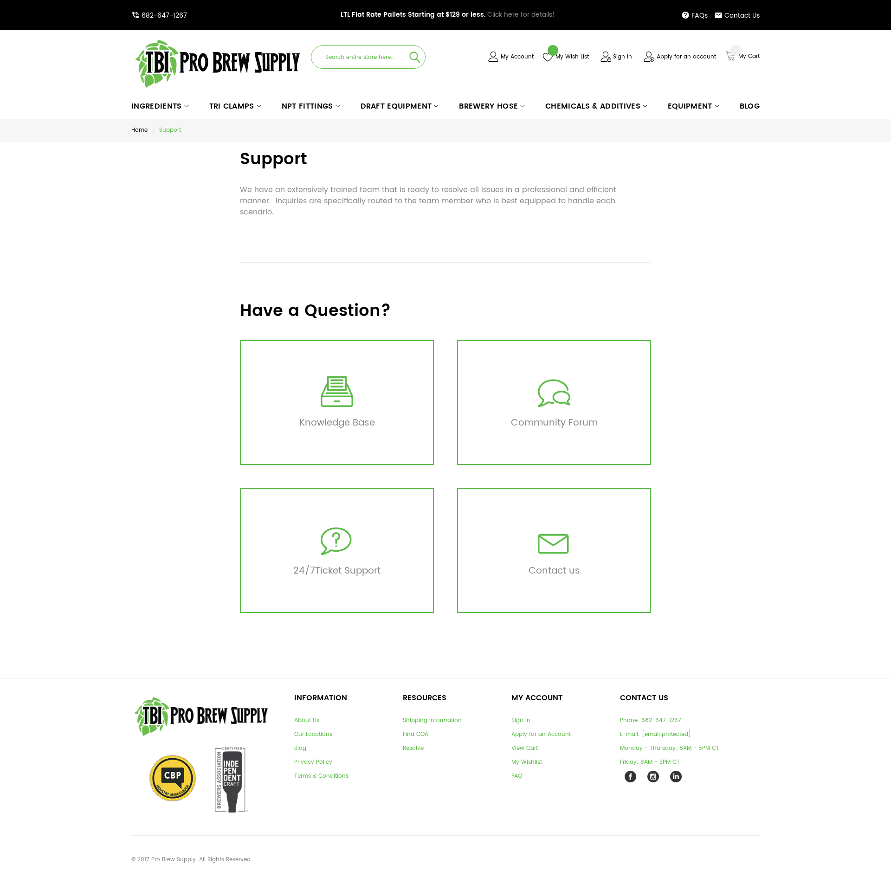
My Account (517, 56)
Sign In (622, 56)
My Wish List (572, 56)
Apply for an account (686, 56)
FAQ (516, 776)
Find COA (415, 734)
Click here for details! (448, 14)
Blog (300, 748)
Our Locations (313, 734)
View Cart (524, 748)
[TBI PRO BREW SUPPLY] (217, 39)
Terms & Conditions (321, 776)
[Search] (415, 57)
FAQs (699, 15)
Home (139, 130)
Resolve (413, 748)
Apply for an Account (541, 734)
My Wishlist (526, 762)
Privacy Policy (313, 762)
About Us (306, 720)
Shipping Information (432, 720)
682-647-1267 (164, 15)
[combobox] (368, 57)
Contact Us (742, 15)
